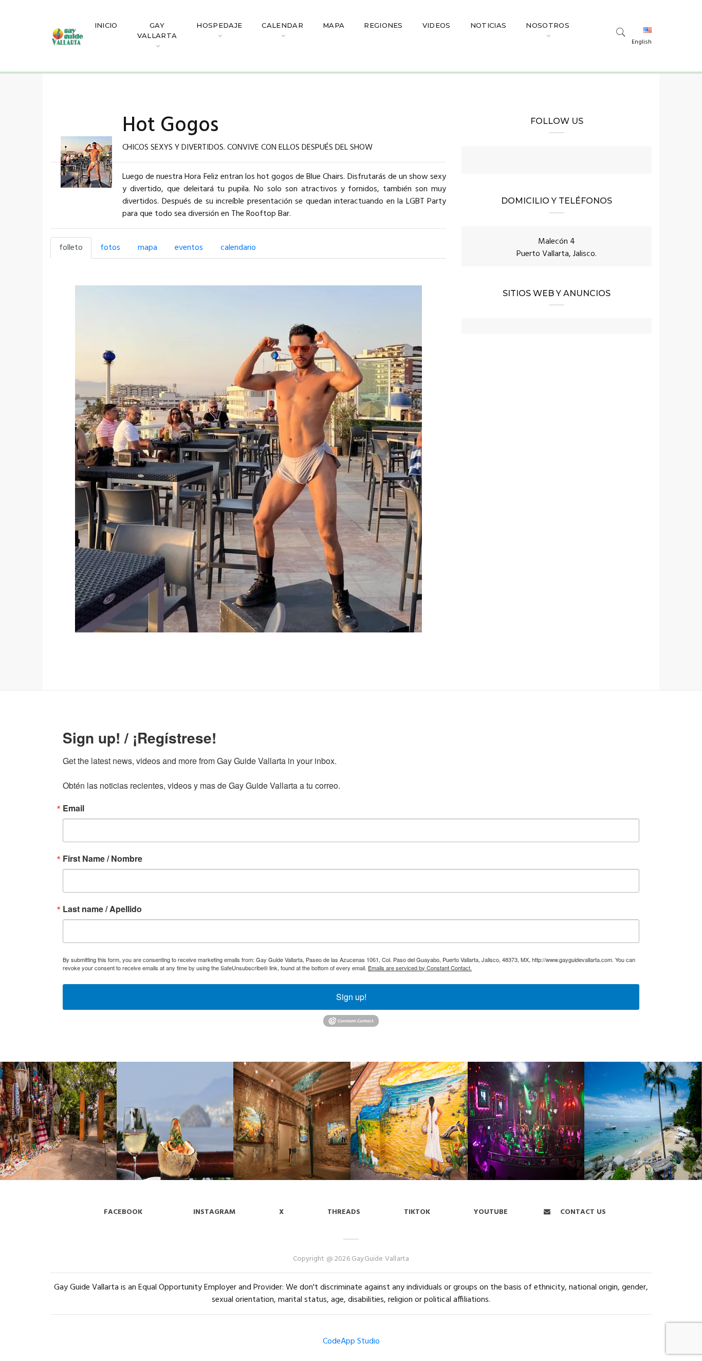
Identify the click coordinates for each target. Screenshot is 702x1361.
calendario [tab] (238, 248)
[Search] (620, 32)
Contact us (582, 1212)
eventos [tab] (189, 248)
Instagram (213, 1212)
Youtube (491, 1212)
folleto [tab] (71, 248)
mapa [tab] (147, 248)
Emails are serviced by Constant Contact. (420, 968)
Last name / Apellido (102, 909)
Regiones (383, 25)
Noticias (488, 25)
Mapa (333, 25)
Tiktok (417, 1212)
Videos (436, 25)
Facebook (123, 1212)
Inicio (106, 25)
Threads (343, 1212)
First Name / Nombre (102, 859)
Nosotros (547, 25)
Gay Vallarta (157, 30)
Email (73, 808)
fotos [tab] (110, 248)
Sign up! (351, 997)
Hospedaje (219, 25)
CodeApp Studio (351, 1341)
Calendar (282, 25)
